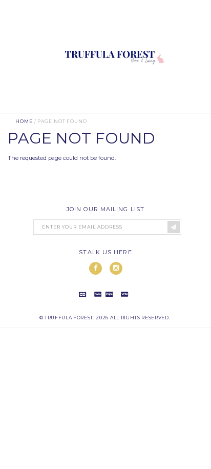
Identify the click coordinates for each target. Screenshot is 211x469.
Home (24, 121)
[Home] (112, 109)
